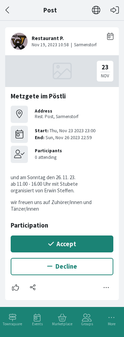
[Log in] (114, 10)
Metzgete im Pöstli (38, 96)
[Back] (7, 10)
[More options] (106, 288)
